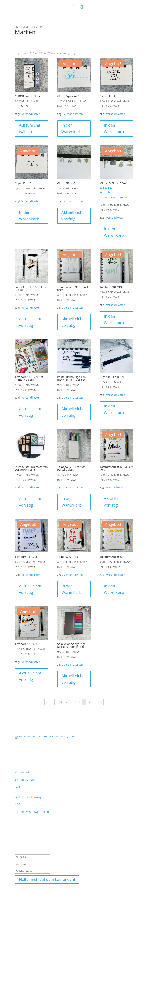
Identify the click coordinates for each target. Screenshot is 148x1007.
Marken (27, 27)
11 (95, 702)
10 (89, 702)
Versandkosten (30, 114)
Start (17, 27)
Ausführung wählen (29, 128)
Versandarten (23, 772)
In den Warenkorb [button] (71, 128)
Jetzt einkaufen (19, 997)
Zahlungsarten (24, 779)
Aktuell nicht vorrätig (72, 215)
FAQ (17, 787)
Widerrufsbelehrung (28, 797)
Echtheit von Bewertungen (32, 811)
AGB (17, 804)
